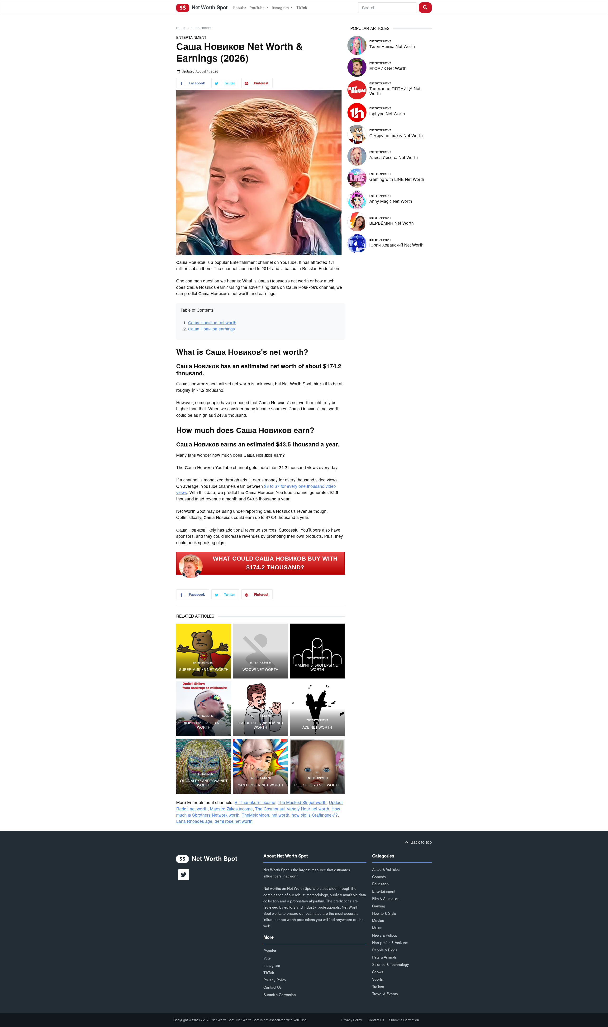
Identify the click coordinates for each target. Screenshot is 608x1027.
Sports (377, 979)
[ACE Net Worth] (317, 708)
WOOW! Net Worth (260, 669)
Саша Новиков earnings (211, 329)
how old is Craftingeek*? (315, 815)
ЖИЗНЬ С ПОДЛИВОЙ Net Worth (260, 725)
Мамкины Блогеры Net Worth (317, 667)
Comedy (379, 876)
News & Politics (384, 935)
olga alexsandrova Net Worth (204, 783)
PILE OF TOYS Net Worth (317, 785)
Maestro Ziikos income (231, 809)
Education (380, 883)
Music (377, 927)
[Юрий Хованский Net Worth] (356, 243)
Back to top (420, 842)
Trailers (378, 986)
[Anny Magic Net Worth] (356, 199)
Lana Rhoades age (194, 821)
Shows (377, 971)
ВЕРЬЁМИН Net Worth (391, 223)
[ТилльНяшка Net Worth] (356, 45)
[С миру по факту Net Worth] (356, 133)
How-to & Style (384, 913)
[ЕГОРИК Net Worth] (356, 66)
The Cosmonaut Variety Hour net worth (292, 809)
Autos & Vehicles (386, 869)
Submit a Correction (279, 994)
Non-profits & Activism (390, 942)
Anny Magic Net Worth (390, 201)
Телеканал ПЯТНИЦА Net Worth (394, 90)
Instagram (281, 7)
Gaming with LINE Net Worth (396, 179)
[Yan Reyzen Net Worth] (260, 766)
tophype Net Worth (387, 113)
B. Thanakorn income (255, 802)
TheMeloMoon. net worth (265, 815)
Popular (239, 7)
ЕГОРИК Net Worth (387, 68)
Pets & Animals (384, 956)
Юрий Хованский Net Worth (396, 245)
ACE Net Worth (317, 727)
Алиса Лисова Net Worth (393, 157)
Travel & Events (385, 993)
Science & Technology (390, 964)
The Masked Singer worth (302, 802)
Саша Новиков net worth (212, 322)
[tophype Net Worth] (356, 112)
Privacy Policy (274, 979)
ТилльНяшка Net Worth (392, 46)
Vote (267, 957)
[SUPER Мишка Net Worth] (203, 651)
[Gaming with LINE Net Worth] (356, 177)
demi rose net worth (233, 821)
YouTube (258, 7)
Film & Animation (385, 898)
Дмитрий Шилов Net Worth (204, 725)
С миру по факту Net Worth (396, 135)
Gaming (378, 905)
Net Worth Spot (208, 7)
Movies (378, 920)
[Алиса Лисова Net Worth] (356, 155)
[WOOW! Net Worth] (260, 651)
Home (180, 27)
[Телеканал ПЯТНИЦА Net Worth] (356, 89)
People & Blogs (384, 949)
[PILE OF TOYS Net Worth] (317, 766)
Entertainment (201, 27)
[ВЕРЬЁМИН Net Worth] (356, 221)
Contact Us (272, 987)
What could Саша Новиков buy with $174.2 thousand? (275, 563)
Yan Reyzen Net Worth (260, 785)
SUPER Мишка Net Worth (203, 669)
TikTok (301, 7)
